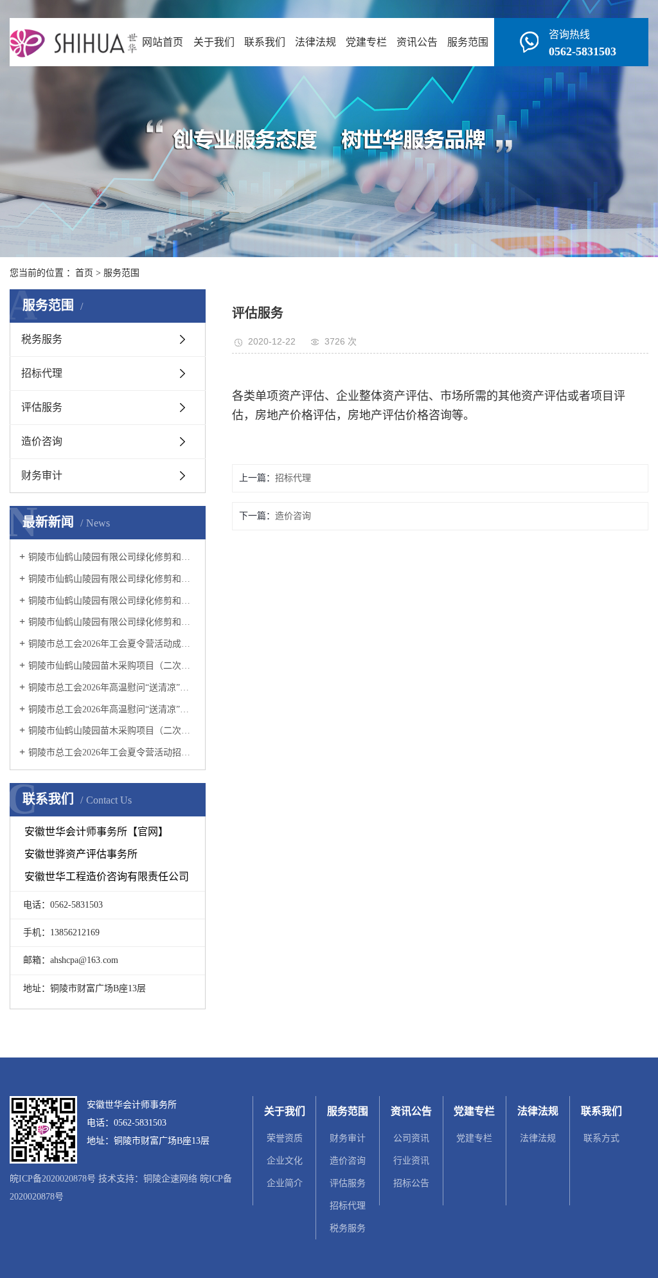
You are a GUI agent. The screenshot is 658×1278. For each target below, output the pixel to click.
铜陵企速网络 (170, 1179)
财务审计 (41, 475)
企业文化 (285, 1161)
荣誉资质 (285, 1138)
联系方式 (601, 1138)
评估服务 (41, 407)
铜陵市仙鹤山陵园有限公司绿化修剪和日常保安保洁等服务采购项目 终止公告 (112, 601)
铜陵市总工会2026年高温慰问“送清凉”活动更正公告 (112, 709)
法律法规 (315, 42)
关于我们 (214, 42)
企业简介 (285, 1183)
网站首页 (162, 42)
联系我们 (264, 42)
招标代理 (41, 373)
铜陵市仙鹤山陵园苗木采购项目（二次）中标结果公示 (112, 665)
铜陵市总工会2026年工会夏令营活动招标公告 (112, 752)
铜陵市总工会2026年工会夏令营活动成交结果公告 (112, 644)
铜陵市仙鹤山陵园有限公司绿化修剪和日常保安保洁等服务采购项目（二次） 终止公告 (112, 557)
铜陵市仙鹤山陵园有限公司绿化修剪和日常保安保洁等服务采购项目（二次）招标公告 (112, 579)
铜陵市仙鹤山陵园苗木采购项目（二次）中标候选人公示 (112, 730)
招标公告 (411, 1183)
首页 (84, 273)
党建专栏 (366, 42)
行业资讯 (411, 1161)
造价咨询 (41, 441)
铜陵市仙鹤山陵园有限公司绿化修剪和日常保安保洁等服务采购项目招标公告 (112, 622)
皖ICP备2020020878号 (53, 1179)
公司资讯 (411, 1138)
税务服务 (41, 339)
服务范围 (467, 42)
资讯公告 (417, 42)
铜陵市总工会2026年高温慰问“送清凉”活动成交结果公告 (112, 687)
